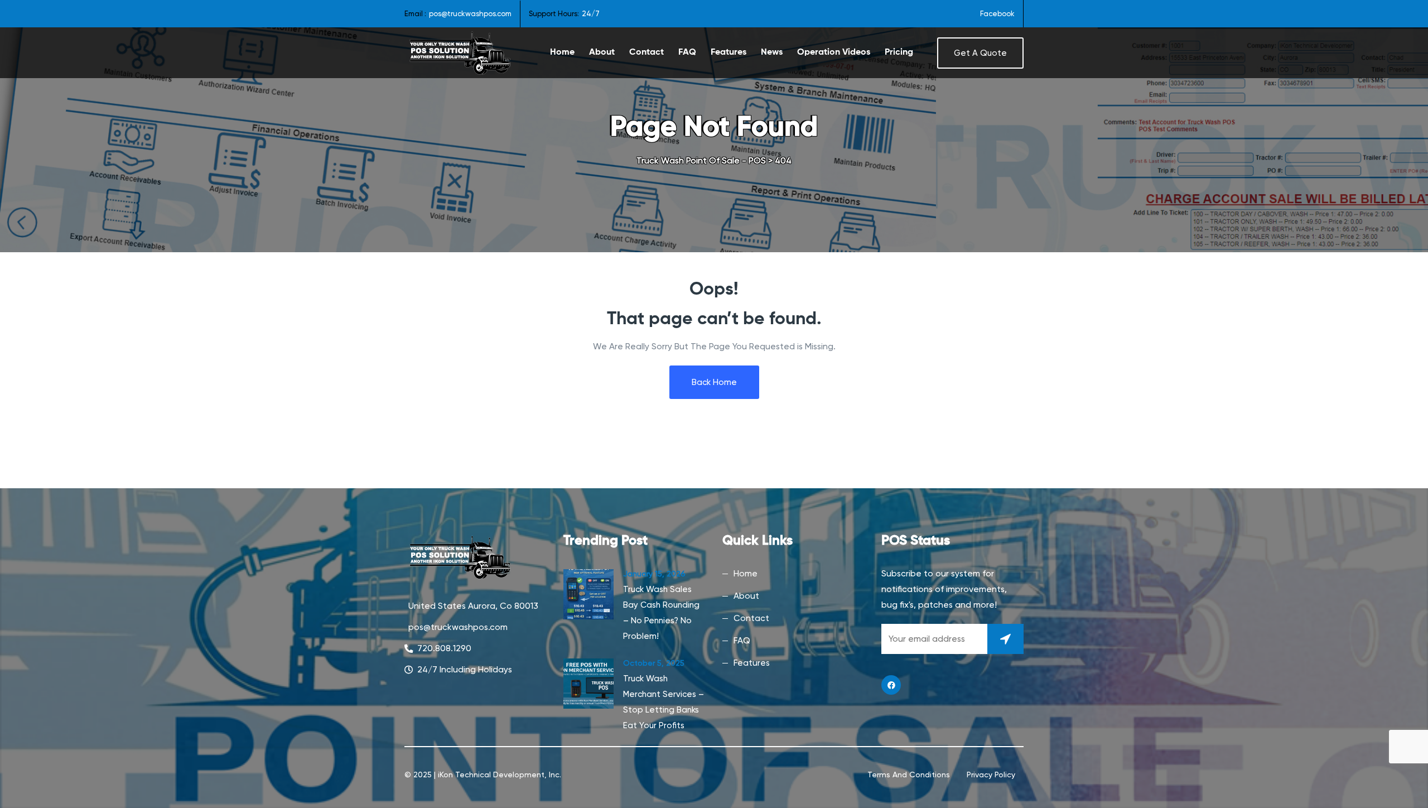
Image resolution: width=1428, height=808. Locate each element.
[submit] (1005, 639)
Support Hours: (554, 13)
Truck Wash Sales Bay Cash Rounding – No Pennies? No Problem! (661, 612)
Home (562, 52)
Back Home (714, 382)
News (772, 52)
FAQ (687, 52)
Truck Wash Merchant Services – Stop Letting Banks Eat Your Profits (663, 702)
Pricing (899, 52)
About (602, 52)
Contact (646, 52)
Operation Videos (833, 52)
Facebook (997, 13)
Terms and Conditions (908, 774)
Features (728, 52)
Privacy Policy (991, 774)
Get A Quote (980, 53)
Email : (415, 13)
